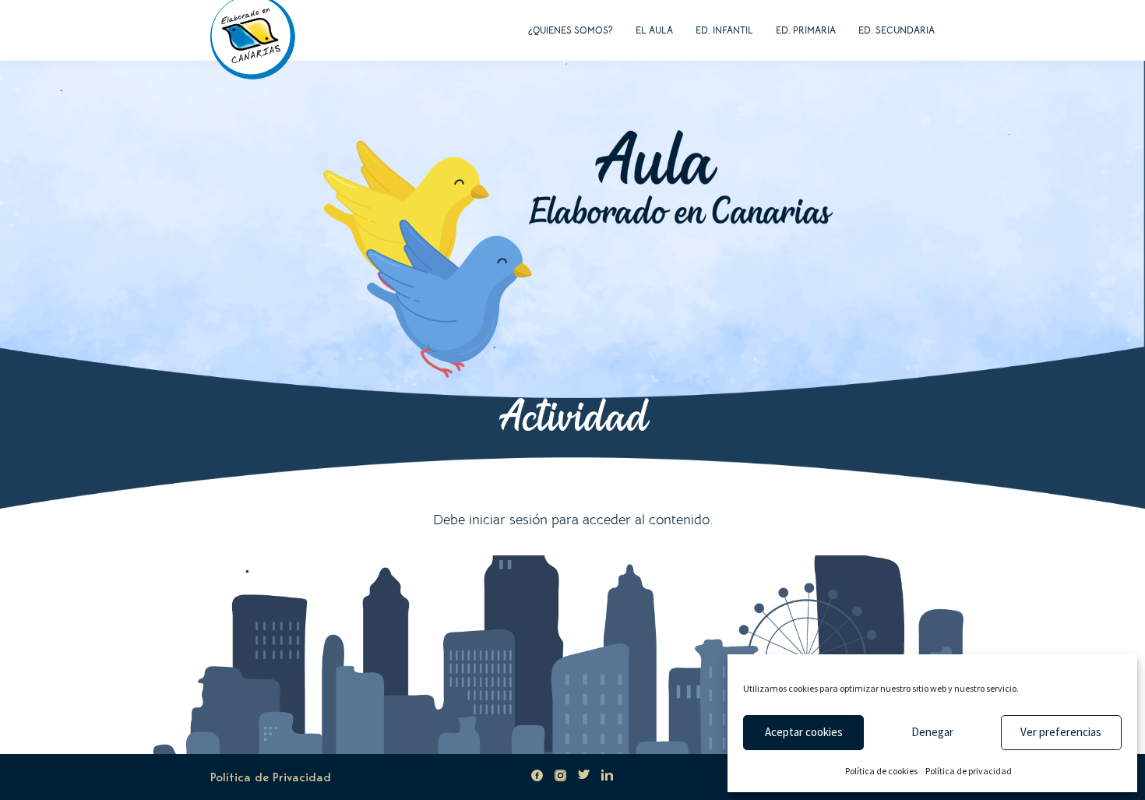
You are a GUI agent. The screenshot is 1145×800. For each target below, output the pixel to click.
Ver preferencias (1060, 731)
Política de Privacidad (270, 777)
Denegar (932, 731)
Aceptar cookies (804, 731)
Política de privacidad (968, 771)
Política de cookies (881, 771)
